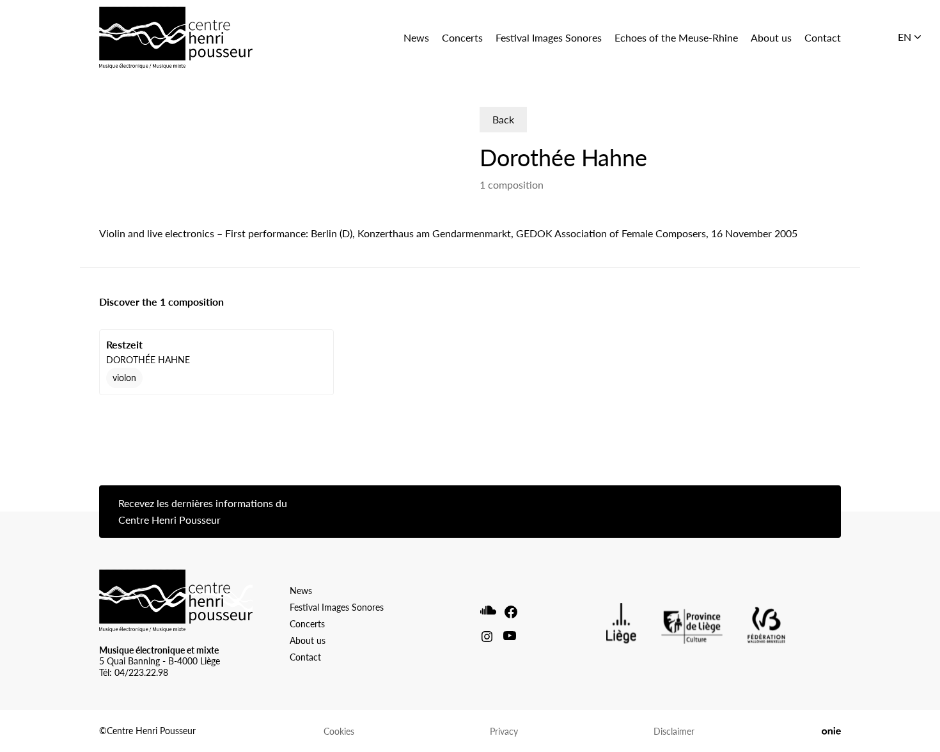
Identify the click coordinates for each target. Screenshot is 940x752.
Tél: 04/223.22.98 (133, 672)
